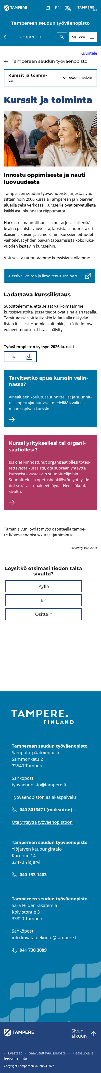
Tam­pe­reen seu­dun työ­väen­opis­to (49, 61)
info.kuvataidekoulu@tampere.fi (45, 937)
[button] (43, 586)
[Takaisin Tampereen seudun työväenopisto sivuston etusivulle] (16, 11)
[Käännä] (68, 8)
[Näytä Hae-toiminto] (62, 37)
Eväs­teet (15, 1053)
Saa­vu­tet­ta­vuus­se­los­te (47, 1053)
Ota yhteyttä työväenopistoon (42, 822)
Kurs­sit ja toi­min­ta (27, 78)
